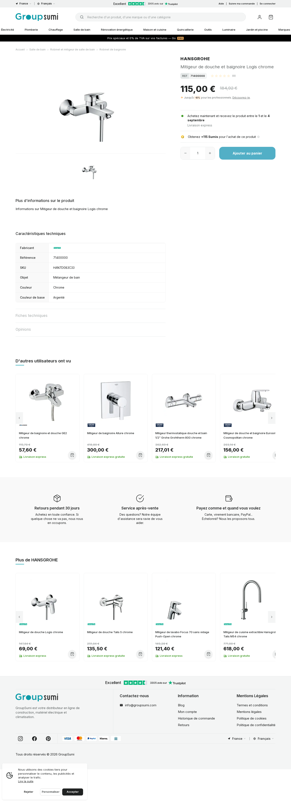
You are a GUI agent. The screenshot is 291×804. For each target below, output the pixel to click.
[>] (271, 418)
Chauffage (56, 29)
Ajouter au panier (247, 153)
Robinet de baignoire (112, 49)
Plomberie (31, 29)
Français (46, 3)
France (23, 3)
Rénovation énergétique (117, 29)
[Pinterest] (48, 739)
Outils (208, 29)
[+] (210, 153)
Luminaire (228, 29)
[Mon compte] (259, 17)
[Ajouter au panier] (72, 455)
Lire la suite (25, 781)
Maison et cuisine (154, 29)
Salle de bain (81, 29)
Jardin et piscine (257, 29)
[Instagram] (20, 739)
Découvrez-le (241, 97)
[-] (185, 153)
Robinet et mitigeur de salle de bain (72, 49)
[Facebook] (34, 739)
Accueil (20, 49)
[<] (19, 418)
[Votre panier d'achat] (270, 17)
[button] (223, 75)
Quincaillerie (185, 29)
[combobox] (160, 17)
